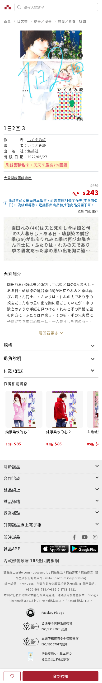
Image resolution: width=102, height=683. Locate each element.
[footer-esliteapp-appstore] (55, 548)
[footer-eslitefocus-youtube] (84, 536)
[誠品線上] (7, 7)
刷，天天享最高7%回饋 (36, 165)
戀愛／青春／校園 (72, 21)
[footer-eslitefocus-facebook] (74, 536)
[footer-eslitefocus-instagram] (95, 536)
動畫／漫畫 (43, 21)
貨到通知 (60, 676)
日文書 (22, 21)
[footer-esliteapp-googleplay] (84, 548)
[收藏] (12, 676)
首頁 (7, 21)
